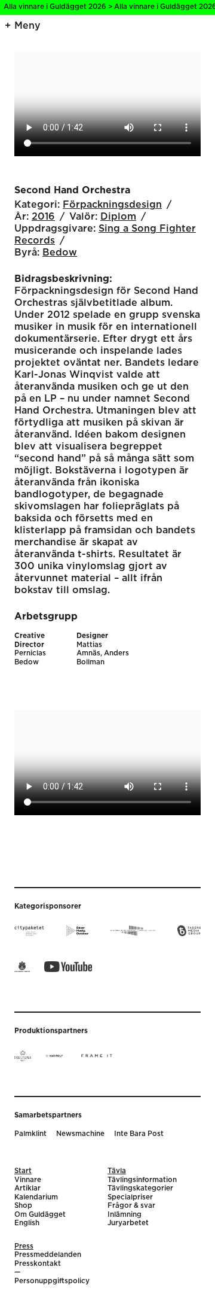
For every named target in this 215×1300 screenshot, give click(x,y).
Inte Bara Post (139, 1134)
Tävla (117, 1171)
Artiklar (27, 1188)
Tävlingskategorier (140, 1188)
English (26, 1223)
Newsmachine (80, 1134)
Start (23, 1171)
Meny (27, 26)
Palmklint (30, 1134)
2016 (43, 216)
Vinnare (27, 1180)
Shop (23, 1205)
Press (23, 1246)
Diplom (118, 216)
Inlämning (125, 1214)
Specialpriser (130, 1197)
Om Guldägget (40, 1214)
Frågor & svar (131, 1205)
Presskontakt (37, 1263)
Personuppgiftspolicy (52, 1281)
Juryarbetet (128, 1223)
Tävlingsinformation (142, 1180)
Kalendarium (36, 1197)
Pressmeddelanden (47, 1255)
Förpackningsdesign (112, 204)
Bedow (59, 252)
